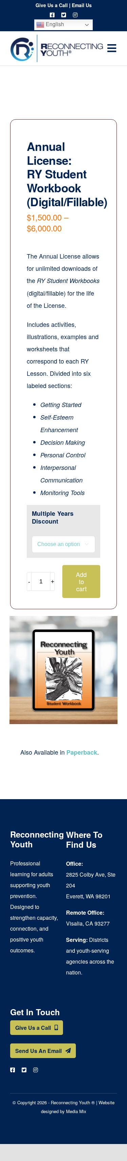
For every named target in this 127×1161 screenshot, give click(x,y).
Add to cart (81, 581)
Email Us (82, 5)
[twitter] (63, 15)
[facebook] (52, 15)
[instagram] (75, 15)
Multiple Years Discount (53, 517)
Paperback (81, 752)
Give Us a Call (52, 5)
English (54, 24)
